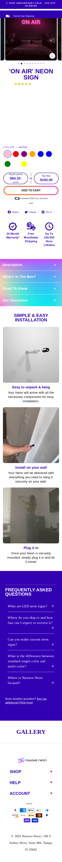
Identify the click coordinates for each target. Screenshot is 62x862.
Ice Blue (48, 154)
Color (15, 147)
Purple (24, 154)
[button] (23, 84)
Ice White (15, 164)
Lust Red (15, 154)
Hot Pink (7, 154)
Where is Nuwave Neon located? (25, 680)
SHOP (15, 771)
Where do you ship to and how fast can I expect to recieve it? (30, 620)
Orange (32, 154)
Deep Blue (40, 154)
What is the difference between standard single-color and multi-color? (31, 661)
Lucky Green (7, 164)
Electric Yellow (24, 164)
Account (20, 793)
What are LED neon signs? (27, 606)
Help (15, 782)
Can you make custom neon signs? (28, 641)
